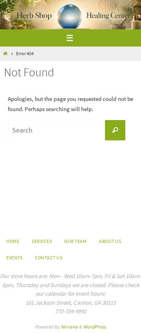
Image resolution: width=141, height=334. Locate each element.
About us (110, 241)
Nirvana (69, 326)
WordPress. (95, 326)
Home (12, 241)
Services (42, 241)
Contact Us (48, 257)
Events (14, 257)
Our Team (75, 241)
